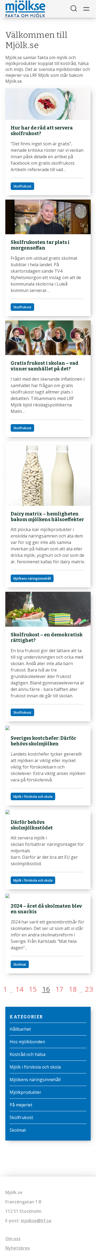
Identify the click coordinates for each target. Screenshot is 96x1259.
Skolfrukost (21, 1117)
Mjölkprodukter (25, 1092)
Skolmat (18, 1130)
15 (33, 989)
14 (19, 989)
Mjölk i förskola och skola (35, 1067)
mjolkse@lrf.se (36, 1221)
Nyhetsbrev (17, 1248)
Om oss (13, 1239)
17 (59, 989)
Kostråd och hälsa (27, 1054)
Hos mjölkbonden (27, 1042)
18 (73, 989)
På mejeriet (21, 1105)
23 (89, 989)
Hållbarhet (20, 1029)
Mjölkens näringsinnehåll (35, 1080)
